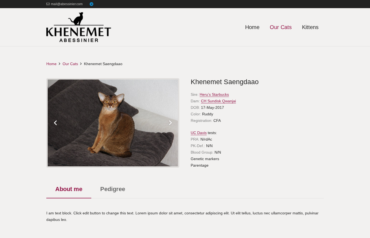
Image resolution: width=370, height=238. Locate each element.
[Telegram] (91, 4)
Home (51, 64)
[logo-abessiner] (78, 27)
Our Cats (70, 64)
